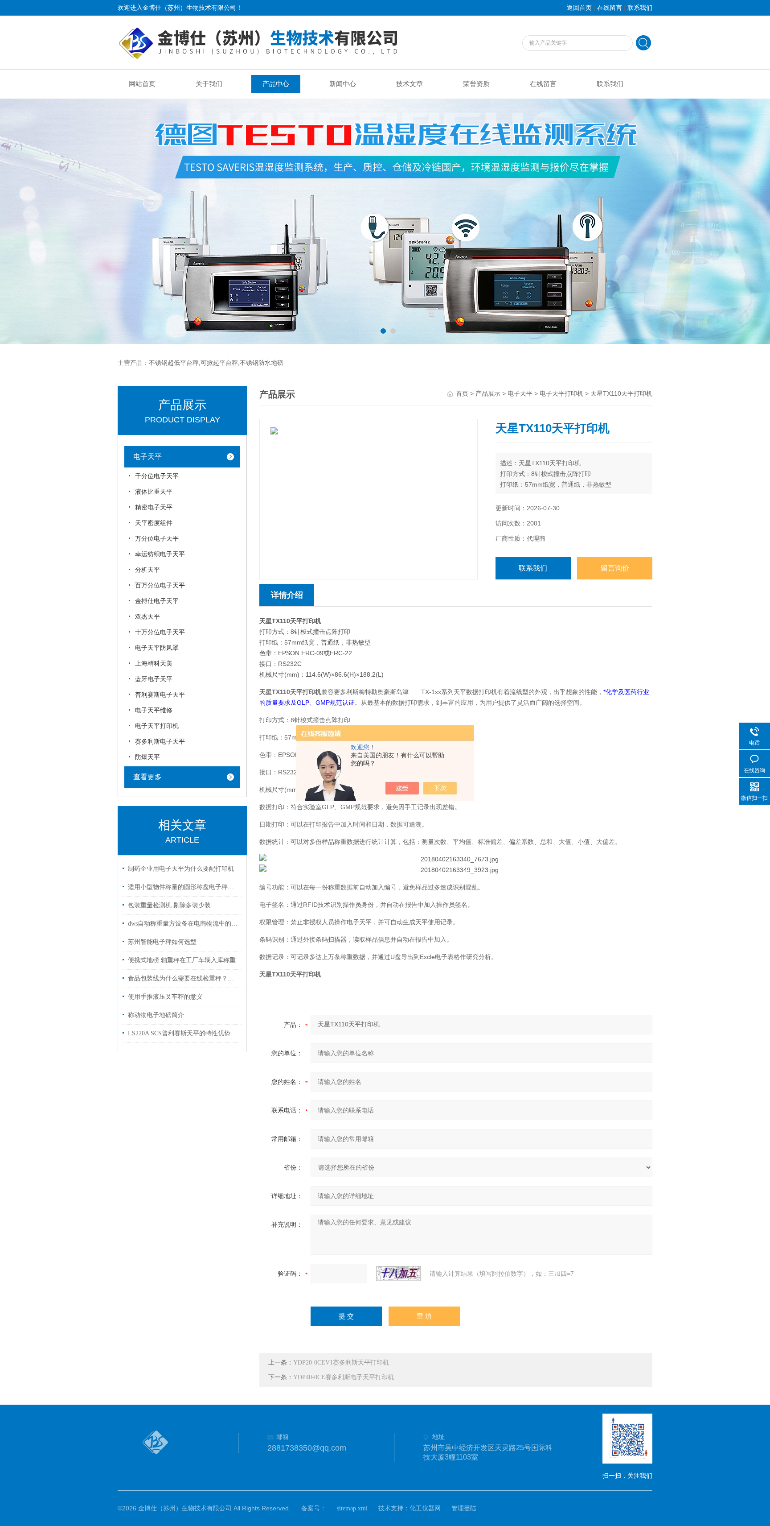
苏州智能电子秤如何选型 (162, 942)
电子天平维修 (153, 710)
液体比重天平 (153, 491)
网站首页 (142, 83)
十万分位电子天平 (160, 632)
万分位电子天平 (157, 538)
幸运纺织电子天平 (160, 554)
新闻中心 (342, 83)
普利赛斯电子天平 (160, 694)
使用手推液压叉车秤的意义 (165, 996)
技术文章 (409, 83)
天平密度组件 (153, 523)
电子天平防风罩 (157, 648)
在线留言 (609, 7)
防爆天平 (147, 757)
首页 (462, 393)
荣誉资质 (476, 83)
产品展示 (487, 393)
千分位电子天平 (157, 476)
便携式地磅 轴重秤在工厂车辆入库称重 (182, 960)
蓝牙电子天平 (153, 679)
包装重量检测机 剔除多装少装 (169, 905)
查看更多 (147, 777)
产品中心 (275, 83)
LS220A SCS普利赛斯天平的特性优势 (179, 1033)
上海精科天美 (153, 663)
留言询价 (615, 568)
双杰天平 (147, 616)
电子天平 (147, 456)
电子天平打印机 (157, 726)
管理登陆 (463, 1508)
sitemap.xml (352, 1508)
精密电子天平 (153, 507)
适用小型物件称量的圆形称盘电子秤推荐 (183, 887)
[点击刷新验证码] (398, 1273)
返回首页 (579, 7)
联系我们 (639, 7)
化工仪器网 (425, 1508)
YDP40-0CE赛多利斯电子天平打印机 (343, 1377)
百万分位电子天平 (160, 585)
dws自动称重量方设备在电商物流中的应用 (183, 923)
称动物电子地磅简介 (156, 1015)
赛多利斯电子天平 (160, 741)
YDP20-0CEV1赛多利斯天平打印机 (341, 1362)
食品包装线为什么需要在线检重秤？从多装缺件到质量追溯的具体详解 (183, 978)
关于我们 (209, 83)
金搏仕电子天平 (157, 601)
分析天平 (147, 570)
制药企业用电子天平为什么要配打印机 (181, 868)
